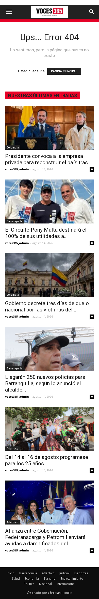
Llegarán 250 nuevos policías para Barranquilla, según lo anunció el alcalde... (45, 383)
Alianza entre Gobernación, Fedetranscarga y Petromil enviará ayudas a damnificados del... (45, 537)
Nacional (45, 584)
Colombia (13, 147)
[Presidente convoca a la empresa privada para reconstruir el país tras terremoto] (49, 128)
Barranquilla (15, 221)
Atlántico (12, 448)
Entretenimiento (71, 578)
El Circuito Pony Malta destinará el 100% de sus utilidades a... (46, 233)
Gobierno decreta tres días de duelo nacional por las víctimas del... (47, 306)
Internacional (66, 584)
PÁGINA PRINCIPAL (64, 71)
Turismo (50, 578)
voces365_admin (17, 169)
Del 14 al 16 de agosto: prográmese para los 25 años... (46, 460)
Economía (32, 578)
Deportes (81, 573)
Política (29, 584)
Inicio (10, 573)
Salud (16, 578)
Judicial (64, 573)
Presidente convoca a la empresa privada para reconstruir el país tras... (48, 159)
